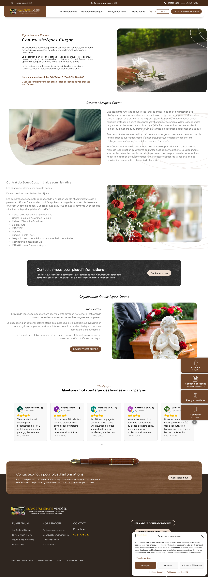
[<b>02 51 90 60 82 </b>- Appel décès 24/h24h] (165, 3)
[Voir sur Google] (20, 409)
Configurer (195, 414)
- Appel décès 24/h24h (183, 3)
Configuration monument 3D (56, 534)
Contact (195, 367)
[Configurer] (195, 410)
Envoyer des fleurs (117, 11)
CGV (59, 560)
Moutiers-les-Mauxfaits (23, 539)
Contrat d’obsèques (195, 383)
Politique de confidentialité (177, 572)
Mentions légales (45, 560)
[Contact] (195, 362)
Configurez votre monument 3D (104, 3)
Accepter (145, 565)
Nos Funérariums (68, 11)
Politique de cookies (157, 572)
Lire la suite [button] (23, 435)
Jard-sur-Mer (18, 544)
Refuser (168, 565)
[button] (202, 536)
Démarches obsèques (92, 11)
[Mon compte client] (11, 2)
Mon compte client (23, 3)
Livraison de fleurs (51, 539)
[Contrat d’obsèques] (195, 379)
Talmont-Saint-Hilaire (22, 534)
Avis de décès (138, 11)
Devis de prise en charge (54, 530)
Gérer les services (143, 558)
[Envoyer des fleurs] (195, 395)
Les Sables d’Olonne (21, 530)
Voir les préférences (191, 565)
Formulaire (79, 529)
